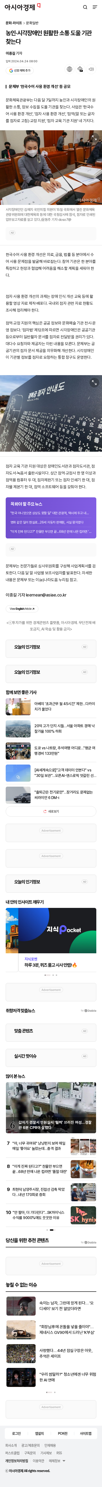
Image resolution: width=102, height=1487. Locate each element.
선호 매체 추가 (22, 70)
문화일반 (32, 23)
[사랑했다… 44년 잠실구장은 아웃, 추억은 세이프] (20, 1362)
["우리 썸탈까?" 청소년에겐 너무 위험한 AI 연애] (20, 1386)
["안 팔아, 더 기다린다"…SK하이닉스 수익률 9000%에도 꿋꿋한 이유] (83, 1223)
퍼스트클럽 (12, 1452)
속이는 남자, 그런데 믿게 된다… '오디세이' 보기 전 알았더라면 (66, 1306)
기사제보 (46, 1452)
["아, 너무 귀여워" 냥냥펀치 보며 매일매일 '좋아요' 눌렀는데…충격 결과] (83, 1154)
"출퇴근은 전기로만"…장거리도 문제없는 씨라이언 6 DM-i (63, 795)
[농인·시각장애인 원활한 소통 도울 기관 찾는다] (51, 413)
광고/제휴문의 (30, 1445)
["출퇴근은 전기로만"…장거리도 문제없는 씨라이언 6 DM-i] (18, 802)
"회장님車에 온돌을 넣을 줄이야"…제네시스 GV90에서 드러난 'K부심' (66, 1329)
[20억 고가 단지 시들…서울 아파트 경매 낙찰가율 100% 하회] (18, 736)
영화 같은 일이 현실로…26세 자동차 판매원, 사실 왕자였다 (46, 522)
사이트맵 (85, 1433)
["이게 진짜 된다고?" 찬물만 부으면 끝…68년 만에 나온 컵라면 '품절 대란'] (83, 1177)
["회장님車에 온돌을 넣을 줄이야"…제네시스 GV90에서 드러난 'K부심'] (20, 1338)
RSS (59, 1452)
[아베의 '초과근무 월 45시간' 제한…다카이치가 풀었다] (18, 714)
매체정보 (54, 1460)
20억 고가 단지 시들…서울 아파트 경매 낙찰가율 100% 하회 (64, 728)
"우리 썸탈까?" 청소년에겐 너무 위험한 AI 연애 (67, 1377)
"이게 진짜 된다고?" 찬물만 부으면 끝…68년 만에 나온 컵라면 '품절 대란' (51, 531)
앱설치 (39, 1433)
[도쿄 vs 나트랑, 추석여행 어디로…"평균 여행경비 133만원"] (18, 758)
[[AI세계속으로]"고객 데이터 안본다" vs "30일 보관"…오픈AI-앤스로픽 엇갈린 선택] (18, 780)
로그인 (16, 1433)
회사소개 (11, 1445)
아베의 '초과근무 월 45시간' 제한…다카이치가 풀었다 (64, 706)
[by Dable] (88, 1242)
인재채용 (50, 1445)
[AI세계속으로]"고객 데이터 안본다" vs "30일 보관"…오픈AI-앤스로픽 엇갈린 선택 (63, 773)
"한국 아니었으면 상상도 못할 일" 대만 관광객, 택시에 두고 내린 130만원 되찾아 (51, 513)
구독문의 (30, 1452)
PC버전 (62, 1433)
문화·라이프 (14, 23)
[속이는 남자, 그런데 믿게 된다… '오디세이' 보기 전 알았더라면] (20, 1314)
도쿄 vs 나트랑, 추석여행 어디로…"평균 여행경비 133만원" (64, 751)
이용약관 (38, 1460)
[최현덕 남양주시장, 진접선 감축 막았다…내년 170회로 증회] (83, 1200)
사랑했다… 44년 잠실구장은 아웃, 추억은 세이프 (65, 1353)
